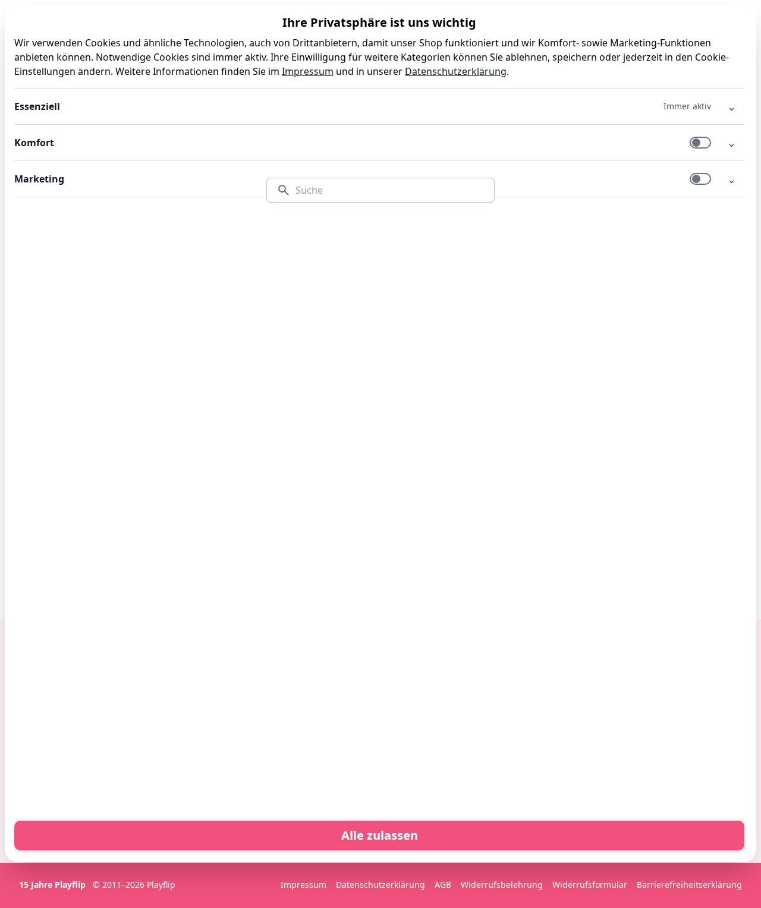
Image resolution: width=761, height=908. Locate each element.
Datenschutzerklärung (456, 71)
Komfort (34, 142)
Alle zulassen (379, 835)
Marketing (39, 178)
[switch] (700, 143)
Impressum (308, 71)
